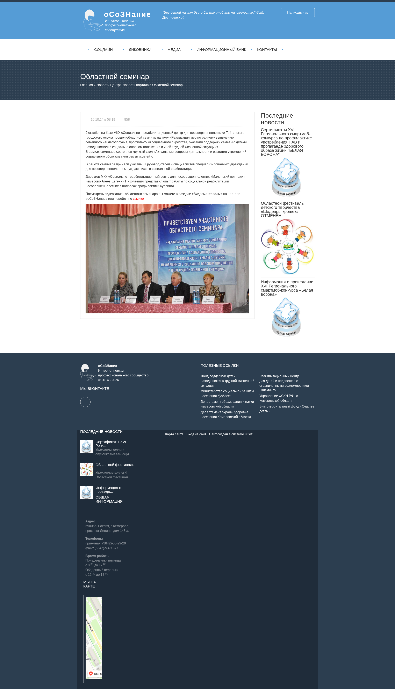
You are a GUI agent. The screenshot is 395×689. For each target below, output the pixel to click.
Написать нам (298, 12)
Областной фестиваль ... (114, 466)
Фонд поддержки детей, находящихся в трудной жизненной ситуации (227, 380)
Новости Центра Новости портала (122, 85)
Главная (86, 85)
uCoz (249, 434)
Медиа (174, 50)
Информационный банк (221, 50)
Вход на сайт (196, 434)
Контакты (267, 50)
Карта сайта (174, 434)
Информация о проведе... (108, 489)
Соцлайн (103, 50)
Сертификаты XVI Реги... (110, 443)
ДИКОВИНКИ (140, 50)
